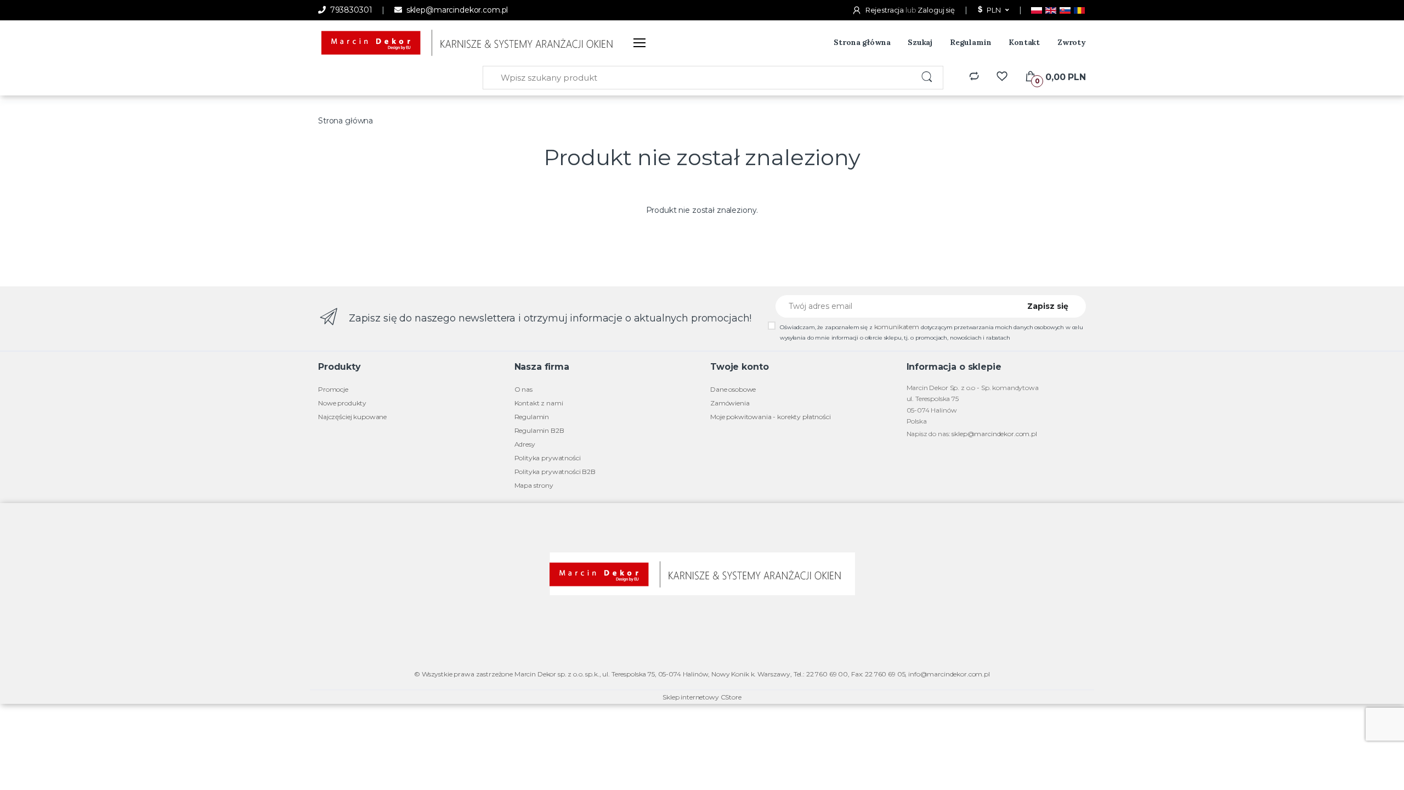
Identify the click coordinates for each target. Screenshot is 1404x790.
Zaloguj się (936, 9)
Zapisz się (1047, 306)
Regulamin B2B (539, 430)
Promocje (333, 389)
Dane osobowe (733, 389)
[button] (992, 10)
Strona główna (862, 42)
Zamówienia (730, 403)
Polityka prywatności (547, 458)
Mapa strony (533, 485)
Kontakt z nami (538, 403)
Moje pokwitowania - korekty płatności (770, 417)
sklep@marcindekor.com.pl (456, 10)
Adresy (524, 444)
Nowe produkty (342, 403)
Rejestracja (884, 9)
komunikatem (896, 327)
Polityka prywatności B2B (555, 471)
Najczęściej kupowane (352, 417)
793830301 (350, 10)
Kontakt (1024, 42)
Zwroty (1071, 42)
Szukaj (920, 42)
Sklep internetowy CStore (702, 697)
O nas (523, 389)
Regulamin (971, 42)
